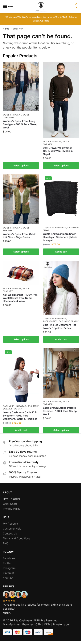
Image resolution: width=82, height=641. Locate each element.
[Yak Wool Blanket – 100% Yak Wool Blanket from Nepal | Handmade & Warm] (21, 273)
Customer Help (12, 528)
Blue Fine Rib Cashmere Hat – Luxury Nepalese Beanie (60, 326)
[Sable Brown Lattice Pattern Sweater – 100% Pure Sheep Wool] (61, 373)
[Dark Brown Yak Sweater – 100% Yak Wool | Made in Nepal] (61, 100)
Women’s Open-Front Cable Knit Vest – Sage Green (19, 236)
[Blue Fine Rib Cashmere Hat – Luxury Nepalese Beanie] (61, 288)
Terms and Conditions (16, 538)
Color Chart (10, 503)
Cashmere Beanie (69, 321)
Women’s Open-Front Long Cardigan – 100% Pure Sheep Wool (20, 124)
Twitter (7, 563)
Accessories (50, 321)
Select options (21, 165)
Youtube (8, 578)
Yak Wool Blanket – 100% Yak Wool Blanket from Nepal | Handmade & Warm (20, 298)
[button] (76, 6)
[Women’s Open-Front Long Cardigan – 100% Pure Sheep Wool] (21, 86)
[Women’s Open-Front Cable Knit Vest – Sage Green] (21, 199)
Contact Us (10, 533)
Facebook (9, 558)
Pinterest (8, 573)
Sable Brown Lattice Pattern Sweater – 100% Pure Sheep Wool (60, 411)
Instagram (9, 568)
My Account (10, 523)
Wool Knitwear (12, 115)
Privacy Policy (11, 508)
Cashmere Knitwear (54, 227)
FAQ (5, 543)
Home (6, 28)
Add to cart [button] (61, 251)
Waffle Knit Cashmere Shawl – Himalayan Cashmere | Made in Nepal (60, 237)
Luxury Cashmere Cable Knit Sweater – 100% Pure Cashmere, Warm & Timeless (20, 415)
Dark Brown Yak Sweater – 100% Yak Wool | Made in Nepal (58, 151)
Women (18, 409)
